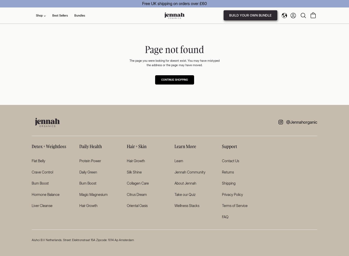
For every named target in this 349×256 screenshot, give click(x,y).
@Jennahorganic (301, 122)
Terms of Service (235, 206)
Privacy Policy (232, 194)
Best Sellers (60, 15)
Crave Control (42, 172)
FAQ (225, 217)
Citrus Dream (137, 194)
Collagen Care (138, 183)
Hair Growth (88, 206)
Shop (41, 15)
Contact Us (230, 161)
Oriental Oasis (137, 206)
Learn (178, 161)
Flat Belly (38, 161)
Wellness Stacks (186, 206)
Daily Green (88, 172)
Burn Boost (40, 183)
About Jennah (185, 183)
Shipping (228, 183)
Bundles (79, 15)
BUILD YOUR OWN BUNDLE (250, 15)
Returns (228, 172)
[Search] (303, 15)
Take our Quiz (185, 194)
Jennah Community (189, 172)
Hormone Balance (46, 194)
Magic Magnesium (93, 194)
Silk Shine (134, 172)
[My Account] (293, 15)
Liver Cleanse (42, 206)
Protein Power (90, 161)
